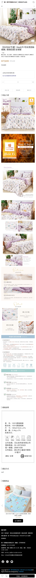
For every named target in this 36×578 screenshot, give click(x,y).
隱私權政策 (4, 536)
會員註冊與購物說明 (15, 533)
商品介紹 (7, 90)
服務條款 (30, 533)
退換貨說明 (24, 533)
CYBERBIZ (21, 571)
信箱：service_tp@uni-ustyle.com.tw (11, 552)
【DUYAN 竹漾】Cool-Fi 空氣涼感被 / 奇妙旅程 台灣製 (18, 514)
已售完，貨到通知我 (22, 576)
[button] (34, 506)
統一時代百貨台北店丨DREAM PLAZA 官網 (19, 536)
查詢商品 (3, 538)
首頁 (2, 533)
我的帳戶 (6, 533)
